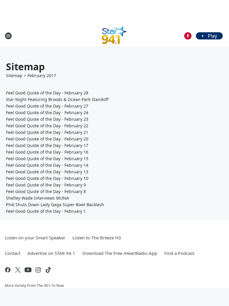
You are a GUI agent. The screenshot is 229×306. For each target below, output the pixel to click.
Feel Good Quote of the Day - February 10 (47, 178)
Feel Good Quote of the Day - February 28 (47, 93)
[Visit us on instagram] (38, 269)
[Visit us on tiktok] (48, 269)
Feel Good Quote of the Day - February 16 (47, 152)
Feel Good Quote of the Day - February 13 (47, 172)
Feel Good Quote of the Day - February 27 (47, 106)
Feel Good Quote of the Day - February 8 (46, 191)
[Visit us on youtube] (28, 269)
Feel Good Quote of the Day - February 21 (47, 132)
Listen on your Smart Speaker (35, 238)
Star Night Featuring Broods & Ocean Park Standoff (57, 99)
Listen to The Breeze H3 (96, 238)
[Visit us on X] (17, 269)
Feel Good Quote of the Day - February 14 (47, 165)
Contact (12, 253)
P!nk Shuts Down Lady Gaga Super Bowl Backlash (55, 204)
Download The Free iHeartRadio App (119, 253)
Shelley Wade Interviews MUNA (37, 198)
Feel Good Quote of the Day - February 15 (47, 158)
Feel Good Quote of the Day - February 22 (47, 125)
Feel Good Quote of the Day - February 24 (47, 112)
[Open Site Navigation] (8, 35)
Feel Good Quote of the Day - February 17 (47, 145)
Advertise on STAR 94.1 (51, 253)
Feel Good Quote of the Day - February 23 (47, 119)
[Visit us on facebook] (7, 269)
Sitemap (14, 75)
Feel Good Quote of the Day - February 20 (47, 139)
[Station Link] (114, 35)
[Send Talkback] (187, 35)
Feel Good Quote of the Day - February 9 (46, 185)
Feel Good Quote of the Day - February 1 (46, 211)
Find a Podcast (179, 253)
